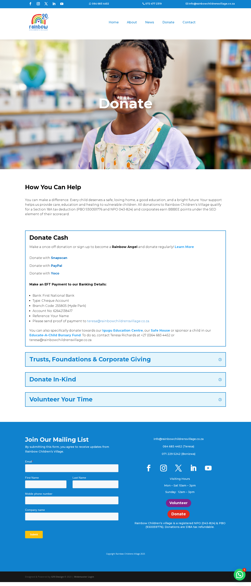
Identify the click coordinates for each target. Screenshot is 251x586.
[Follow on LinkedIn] (54, 4)
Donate (168, 22)
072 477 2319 (153, 3)
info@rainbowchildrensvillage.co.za (212, 3)
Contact (189, 22)
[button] (240, 575)
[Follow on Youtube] (62, 4)
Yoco (55, 273)
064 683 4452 (100, 3)
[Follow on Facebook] (30, 4)
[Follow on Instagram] (38, 4)
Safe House (160, 330)
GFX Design (57, 576)
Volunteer (178, 503)
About (132, 22)
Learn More (184, 247)
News (149, 22)
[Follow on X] (46, 4)
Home (114, 22)
